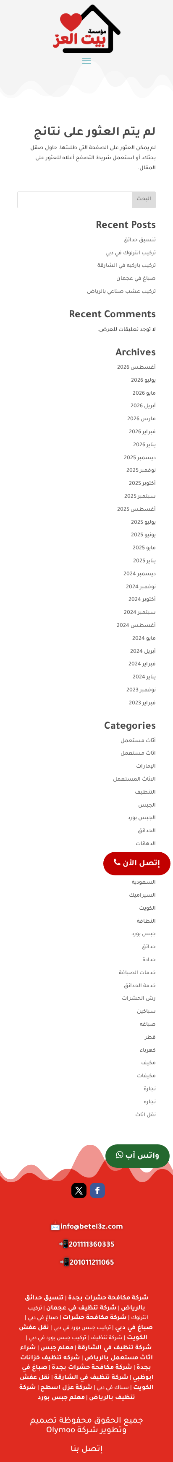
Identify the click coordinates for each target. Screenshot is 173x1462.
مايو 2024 (144, 639)
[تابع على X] (78, 1190)
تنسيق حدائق (139, 240)
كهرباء (148, 1051)
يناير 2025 (144, 561)
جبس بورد (143, 934)
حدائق (149, 947)
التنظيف (145, 793)
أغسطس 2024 (136, 626)
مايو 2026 (144, 394)
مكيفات (146, 1076)
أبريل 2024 (143, 652)
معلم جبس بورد (61, 1398)
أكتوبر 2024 (142, 600)
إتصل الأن (140, 864)
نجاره (150, 1102)
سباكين (146, 1012)
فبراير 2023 (142, 703)
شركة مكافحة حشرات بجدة (108, 1298)
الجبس (147, 806)
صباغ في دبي (134, 1328)
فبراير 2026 (142, 432)
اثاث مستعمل (138, 754)
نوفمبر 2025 (141, 471)
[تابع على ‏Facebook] (97, 1190)
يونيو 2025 (143, 535)
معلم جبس (56, 1348)
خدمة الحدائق (140, 986)
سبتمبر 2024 (140, 613)
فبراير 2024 (142, 665)
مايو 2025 (144, 548)
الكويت (147, 909)
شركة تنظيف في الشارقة (115, 1348)
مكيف (148, 1063)
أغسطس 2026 (136, 368)
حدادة (149, 960)
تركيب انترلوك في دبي (130, 253)
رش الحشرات (139, 999)
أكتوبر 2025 (142, 484)
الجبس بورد (142, 818)
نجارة (150, 1089)
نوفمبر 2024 (141, 587)
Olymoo (60, 1430)
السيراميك (142, 896)
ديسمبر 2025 (140, 458)
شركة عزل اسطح (66, 1388)
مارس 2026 (141, 419)
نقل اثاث (145, 1115)
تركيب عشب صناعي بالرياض (121, 292)
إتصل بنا (87, 1449)
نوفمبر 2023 (141, 690)
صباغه (148, 1025)
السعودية (144, 883)
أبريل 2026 (143, 406)
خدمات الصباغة (137, 973)
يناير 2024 (144, 678)
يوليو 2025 (143, 523)
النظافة (146, 922)
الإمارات (146, 767)
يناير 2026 (144, 445)
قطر (150, 1038)
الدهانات (146, 844)
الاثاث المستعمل (134, 780)
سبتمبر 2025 (140, 497)
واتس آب (141, 1156)
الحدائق (147, 831)
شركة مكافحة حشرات (95, 1318)
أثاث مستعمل (138, 741)
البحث (143, 199)
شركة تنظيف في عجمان (81, 1308)
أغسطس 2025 (136, 510)
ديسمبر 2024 (139, 574)
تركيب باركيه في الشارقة (126, 266)
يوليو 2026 (143, 381)
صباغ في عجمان (136, 279)
